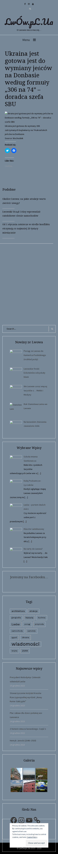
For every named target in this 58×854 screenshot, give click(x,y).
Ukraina (25, 637)
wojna (14, 651)
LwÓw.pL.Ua (29, 22)
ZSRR (25, 651)
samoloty (32, 631)
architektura (18, 611)
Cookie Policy (32, 837)
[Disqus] (29, 284)
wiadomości (25, 644)
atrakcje (33, 611)
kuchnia (41, 617)
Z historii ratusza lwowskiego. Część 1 (28, 728)
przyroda (39, 624)
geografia (16, 617)
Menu (26, 40)
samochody (17, 631)
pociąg (27, 624)
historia (29, 617)
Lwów (16, 624)
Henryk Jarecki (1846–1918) (23, 740)
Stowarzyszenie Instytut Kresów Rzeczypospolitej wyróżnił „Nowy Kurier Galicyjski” (26, 697)
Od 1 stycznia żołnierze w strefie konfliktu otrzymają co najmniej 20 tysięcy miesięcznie (26, 228)
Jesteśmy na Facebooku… (29, 577)
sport (14, 637)
